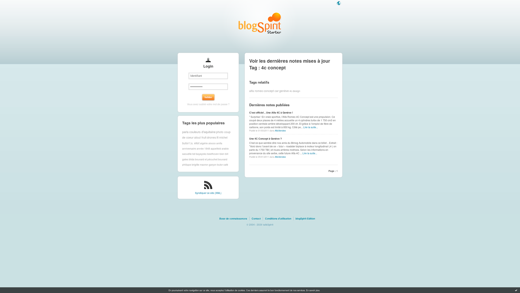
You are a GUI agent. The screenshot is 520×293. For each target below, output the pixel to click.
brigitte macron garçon (204, 164)
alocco (212, 143)
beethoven (213, 153)
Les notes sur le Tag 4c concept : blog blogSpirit (260, 23)
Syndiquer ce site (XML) (208, 193)
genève (284, 91)
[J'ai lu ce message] (516, 290)
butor (220, 164)
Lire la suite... (310, 127)
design (296, 90)
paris (185, 132)
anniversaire (189, 148)
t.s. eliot (194, 143)
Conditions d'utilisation (278, 218)
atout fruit (200, 137)
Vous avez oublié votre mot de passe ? (208, 104)
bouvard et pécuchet (206, 159)
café (225, 164)
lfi (218, 137)
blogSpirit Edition (305, 218)
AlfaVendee (280, 130)
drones (211, 137)
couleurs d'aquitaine (202, 132)
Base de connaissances (233, 218)
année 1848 (203, 148)
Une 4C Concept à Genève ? (265, 138)
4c (290, 90)
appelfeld (216, 148)
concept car (271, 91)
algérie (204, 143)
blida (191, 159)
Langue (339, 3)
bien (222, 153)
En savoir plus (313, 290)
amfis (219, 143)
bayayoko (201, 153)
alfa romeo (256, 91)
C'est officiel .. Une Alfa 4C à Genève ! (271, 112)
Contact (256, 218)
